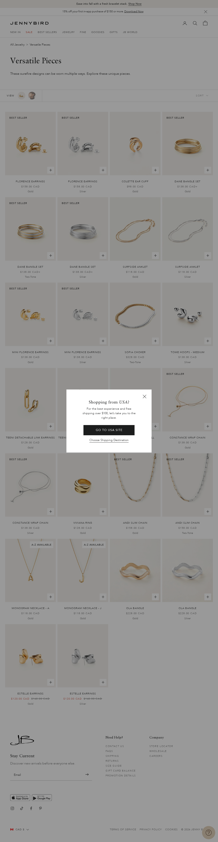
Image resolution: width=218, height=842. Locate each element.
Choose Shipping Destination (109, 440)
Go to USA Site (109, 430)
